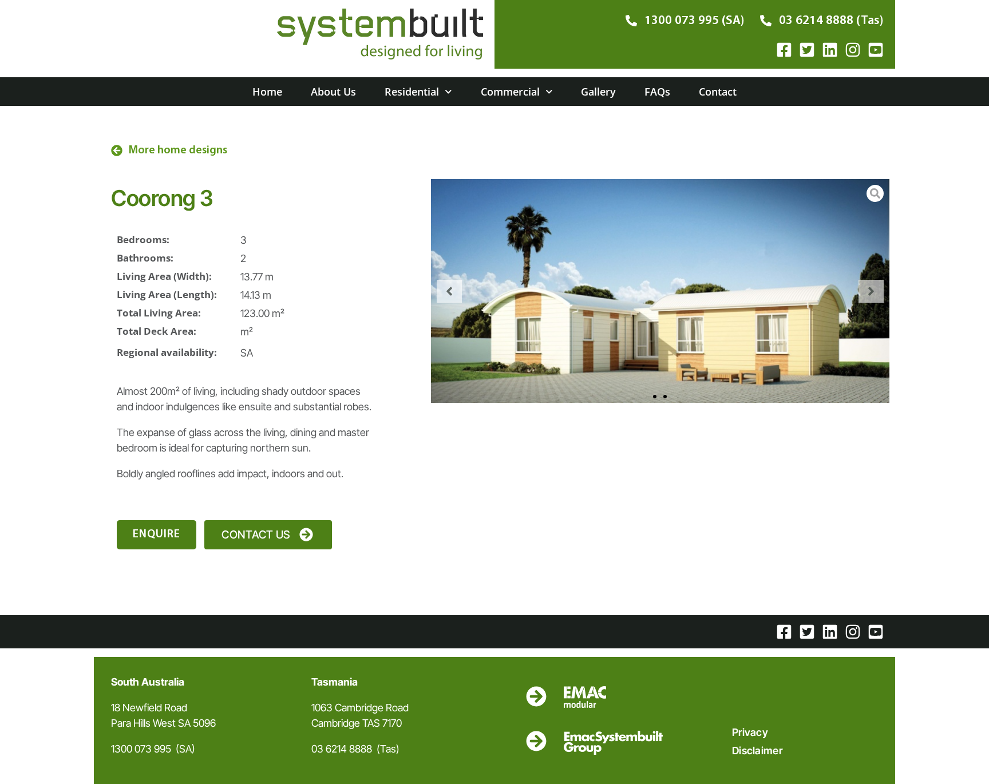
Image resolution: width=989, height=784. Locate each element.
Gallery (598, 91)
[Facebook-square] (784, 50)
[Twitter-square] (807, 50)
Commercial (510, 91)
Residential (412, 91)
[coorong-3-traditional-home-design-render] (660, 291)
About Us (333, 91)
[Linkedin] (830, 50)
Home (267, 91)
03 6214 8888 (341, 749)
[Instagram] (853, 50)
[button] (449, 291)
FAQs (657, 91)
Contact (718, 91)
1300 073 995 (141, 749)
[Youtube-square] (876, 50)
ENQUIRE (156, 534)
